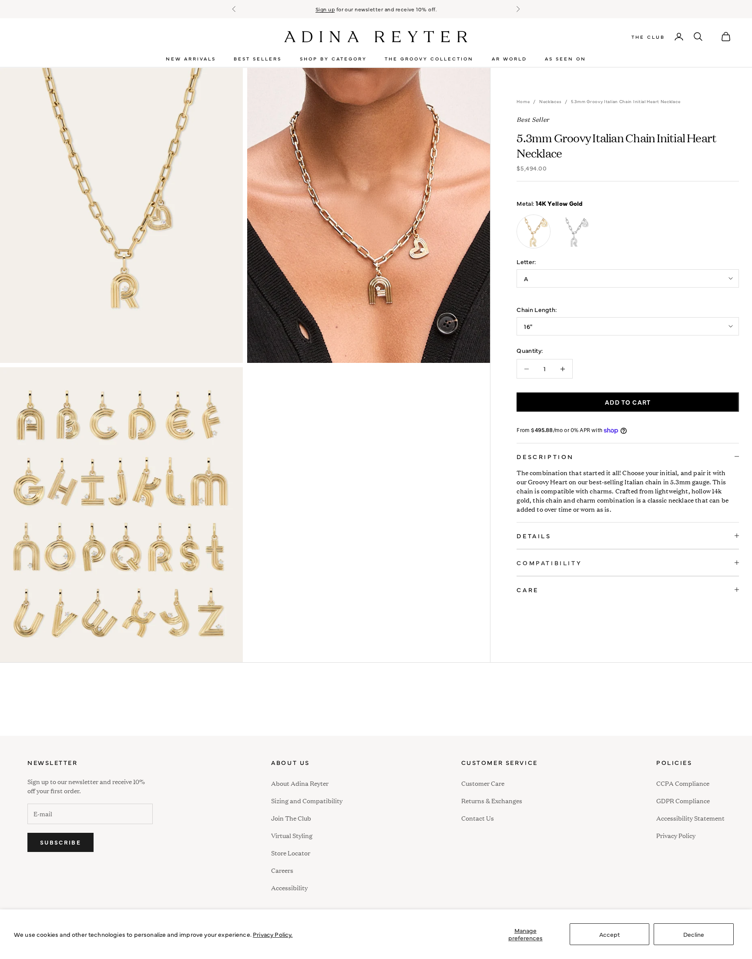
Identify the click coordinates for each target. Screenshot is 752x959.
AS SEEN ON (565, 58)
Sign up (325, 9)
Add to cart (628, 402)
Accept (609, 934)
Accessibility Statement (690, 817)
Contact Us (477, 817)
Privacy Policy (675, 835)
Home (523, 101)
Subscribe (60, 842)
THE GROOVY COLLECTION (429, 58)
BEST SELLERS (258, 58)
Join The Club (291, 817)
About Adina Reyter (300, 783)
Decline (693, 934)
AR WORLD (509, 58)
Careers (282, 870)
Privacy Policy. (272, 934)
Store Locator (290, 852)
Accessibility (289, 886)
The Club (648, 37)
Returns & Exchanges (491, 800)
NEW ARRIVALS (191, 58)
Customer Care (482, 783)
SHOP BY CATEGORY (333, 58)
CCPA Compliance (682, 783)
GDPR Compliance (683, 800)
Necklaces (550, 101)
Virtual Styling (291, 835)
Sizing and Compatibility (306, 800)
